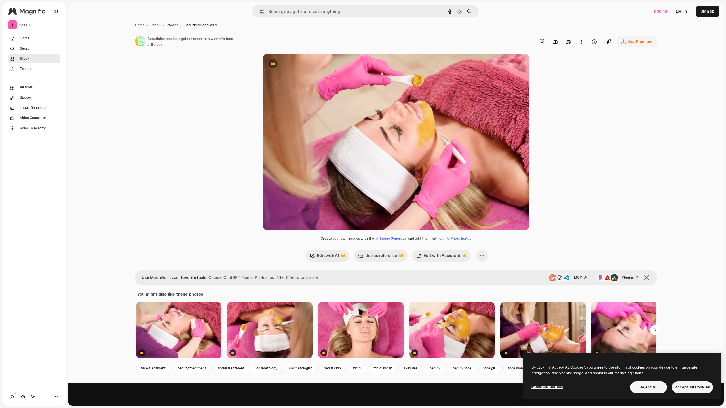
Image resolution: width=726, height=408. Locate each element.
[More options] (581, 41)
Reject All (649, 387)
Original (299, 64)
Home (140, 25)
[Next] (655, 330)
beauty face (461, 368)
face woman (518, 368)
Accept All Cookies (692, 387)
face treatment (153, 368)
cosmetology (266, 368)
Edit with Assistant (438, 257)
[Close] (646, 277)
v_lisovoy (154, 44)
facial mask (382, 368)
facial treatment (231, 368)
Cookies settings (547, 386)
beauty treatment (192, 368)
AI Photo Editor (458, 238)
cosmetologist (300, 368)
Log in (681, 11)
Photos (172, 25)
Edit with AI (324, 257)
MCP (578, 277)
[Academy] (22, 396)
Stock (156, 25)
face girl (489, 368)
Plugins (628, 277)
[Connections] (12, 396)
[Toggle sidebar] (55, 11)
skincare (410, 368)
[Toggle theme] (32, 396)
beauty (434, 368)
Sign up (707, 11)
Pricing (660, 11)
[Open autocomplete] (260, 11)
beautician (332, 368)
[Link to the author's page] (140, 42)
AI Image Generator (391, 238)
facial (357, 368)
